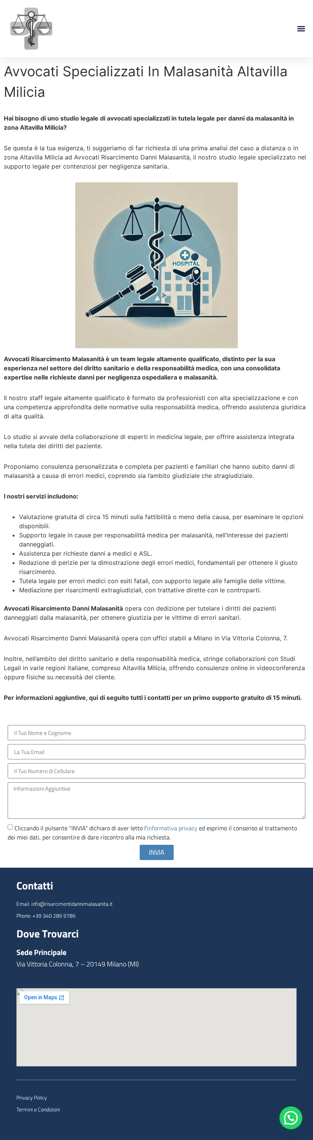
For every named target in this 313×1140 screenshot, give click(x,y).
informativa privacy (172, 828)
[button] (301, 29)
